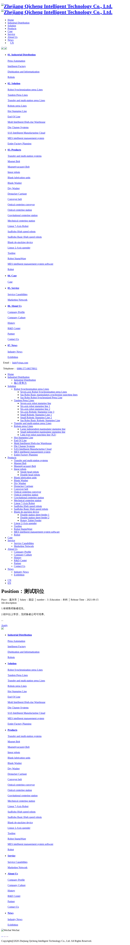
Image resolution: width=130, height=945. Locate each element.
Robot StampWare (17, 258)
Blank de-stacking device (20, 242)
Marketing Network (17, 299)
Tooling (11, 253)
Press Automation (16, 61)
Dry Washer (14, 188)
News (10, 40)
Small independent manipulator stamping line (42, 432)
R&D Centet (14, 328)
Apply (4, 625)
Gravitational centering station (23, 215)
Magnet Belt (14, 161)
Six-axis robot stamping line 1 (35, 406)
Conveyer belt (15, 199)
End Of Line (14, 116)
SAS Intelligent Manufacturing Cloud (26, 132)
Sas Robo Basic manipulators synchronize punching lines (49, 394)
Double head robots (30, 474)
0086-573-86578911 (27, 368)
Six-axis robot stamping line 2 (35, 409)
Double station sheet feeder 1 (34, 514)
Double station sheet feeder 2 (34, 517)
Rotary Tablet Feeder (30, 520)
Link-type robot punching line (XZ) (38, 434)
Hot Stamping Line (17, 111)
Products (12, 28)
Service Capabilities (17, 294)
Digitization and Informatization (23, 71)
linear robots (14, 172)
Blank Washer (15, 183)
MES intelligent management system (26, 138)
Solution (12, 25)
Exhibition (13, 357)
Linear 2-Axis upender (19, 247)
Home (11, 20)
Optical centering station (20, 210)
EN (9, 583)
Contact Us (13, 339)
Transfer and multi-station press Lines (26, 100)
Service (11, 34)
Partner (11, 333)
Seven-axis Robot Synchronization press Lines (43, 392)
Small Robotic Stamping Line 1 (36, 414)
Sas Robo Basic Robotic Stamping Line (40, 420)
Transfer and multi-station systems (25, 156)
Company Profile (16, 312)
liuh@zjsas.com (20, 362)
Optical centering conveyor (21, 204)
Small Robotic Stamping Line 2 (36, 417)
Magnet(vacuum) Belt (18, 166)
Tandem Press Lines (18, 95)
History (11, 323)
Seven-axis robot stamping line (35, 403)
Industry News (15, 351)
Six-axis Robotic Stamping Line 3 (37, 412)
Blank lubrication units (19, 177)
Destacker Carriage (17, 193)
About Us (12, 37)
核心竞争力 (20, 383)
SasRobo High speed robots (22, 231)
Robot (11, 269)
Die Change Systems (18, 127)
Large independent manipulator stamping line (42, 429)
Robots (11, 77)
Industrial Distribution (18, 22)
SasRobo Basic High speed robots (25, 237)
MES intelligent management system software (30, 264)
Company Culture (17, 317)
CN (12, 42)
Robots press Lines (17, 105)
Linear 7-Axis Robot (18, 226)
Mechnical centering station (21, 220)
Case (10, 31)
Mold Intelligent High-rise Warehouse (26, 122)
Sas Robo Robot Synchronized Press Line (41, 397)
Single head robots (29, 472)
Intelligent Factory (17, 66)
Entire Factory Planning (19, 143)
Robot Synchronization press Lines (25, 89)
